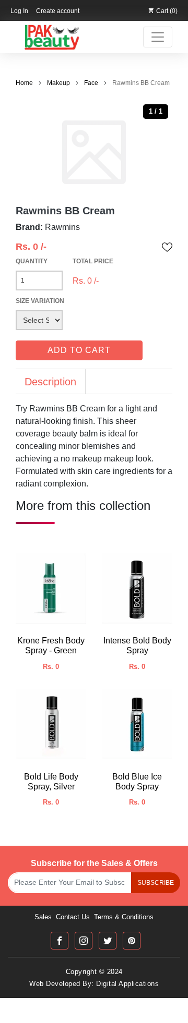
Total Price (93, 261)
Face (91, 83)
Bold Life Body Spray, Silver (51, 781)
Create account (57, 11)
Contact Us (73, 917)
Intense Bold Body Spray (137, 645)
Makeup (58, 83)
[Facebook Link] (59, 940)
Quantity (32, 261)
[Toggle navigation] (157, 37)
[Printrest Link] (131, 940)
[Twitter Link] (107, 940)
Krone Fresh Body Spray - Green (51, 645)
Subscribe (155, 882)
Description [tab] (50, 381)
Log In (19, 11)
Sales (43, 917)
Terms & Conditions (124, 917)
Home (24, 83)
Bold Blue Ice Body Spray (137, 781)
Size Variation (40, 301)
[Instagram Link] (83, 940)
